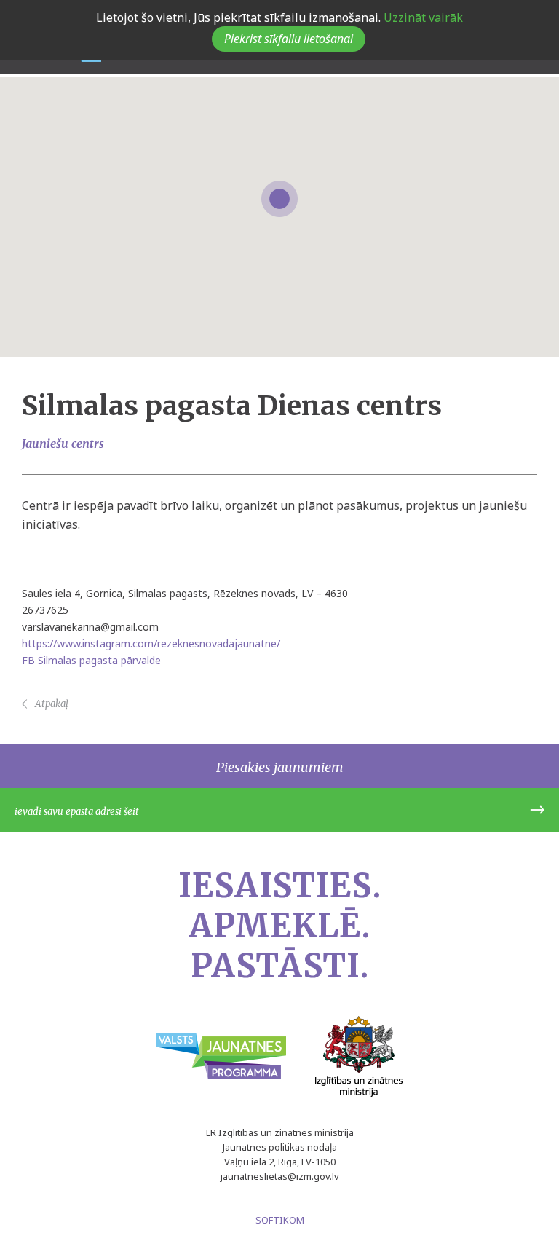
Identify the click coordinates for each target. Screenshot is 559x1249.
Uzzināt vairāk (422, 17)
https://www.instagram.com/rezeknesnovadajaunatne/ (151, 643)
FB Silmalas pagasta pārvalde (91, 660)
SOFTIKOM (279, 1219)
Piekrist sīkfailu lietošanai (288, 39)
